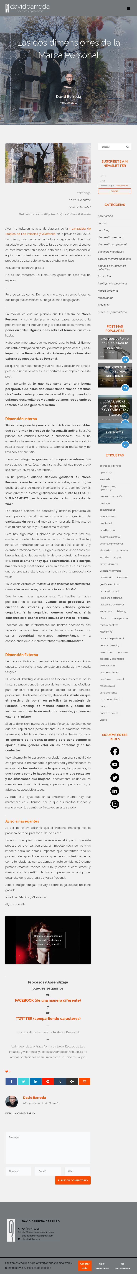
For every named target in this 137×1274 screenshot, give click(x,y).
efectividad (105, 550)
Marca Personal (108, 290)
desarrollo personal (110, 537)
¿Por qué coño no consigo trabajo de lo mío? (115, 343)
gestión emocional (109, 584)
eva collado (106, 577)
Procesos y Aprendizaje (113, 312)
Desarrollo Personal (110, 237)
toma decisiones (108, 692)
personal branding (110, 645)
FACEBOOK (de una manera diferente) (48, 1000)
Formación (104, 276)
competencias (107, 509)
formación (122, 577)
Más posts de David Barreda (41, 1103)
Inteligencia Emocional (112, 283)
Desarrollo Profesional (112, 244)
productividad (107, 665)
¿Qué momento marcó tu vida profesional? (114, 371)
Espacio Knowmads (110, 570)
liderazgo (122, 611)
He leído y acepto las (107, 187)
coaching (105, 503)
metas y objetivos (109, 625)
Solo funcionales (102, 1265)
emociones (122, 550)
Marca (103, 618)
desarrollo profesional (111, 543)
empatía (104, 557)
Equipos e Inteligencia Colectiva (112, 267)
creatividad (106, 523)
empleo (118, 557)
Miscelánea (105, 297)
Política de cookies (39, 1267)
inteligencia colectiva (111, 598)
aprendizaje (106, 472)
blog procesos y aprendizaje (108, 488)
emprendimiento (109, 564)
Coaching (104, 230)
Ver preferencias (122, 1265)
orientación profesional (112, 638)
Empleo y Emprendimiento (114, 258)
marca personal (120, 618)
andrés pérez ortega (110, 465)
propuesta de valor (110, 672)
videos (103, 719)
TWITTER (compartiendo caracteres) (48, 1018)
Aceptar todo (84, 1265)
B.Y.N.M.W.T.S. (114, 432)
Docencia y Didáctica (111, 251)
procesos (123, 652)
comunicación (107, 516)
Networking (106, 631)
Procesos (104, 305)
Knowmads (106, 611)
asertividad (105, 479)
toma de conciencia (110, 699)
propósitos (105, 679)
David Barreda (68, 96)
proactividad (106, 652)
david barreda (107, 530)
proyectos (121, 679)
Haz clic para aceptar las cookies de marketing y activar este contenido (48, 940)
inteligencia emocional (112, 604)
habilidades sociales (110, 591)
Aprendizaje (105, 216)
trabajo (103, 706)
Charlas (103, 223)
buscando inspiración (111, 496)
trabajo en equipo (109, 713)
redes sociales (107, 686)
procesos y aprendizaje (112, 658)
